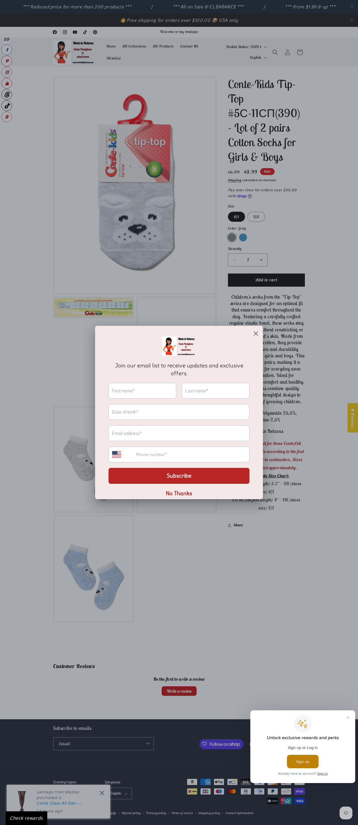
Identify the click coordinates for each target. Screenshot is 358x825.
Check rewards (26, 818)
